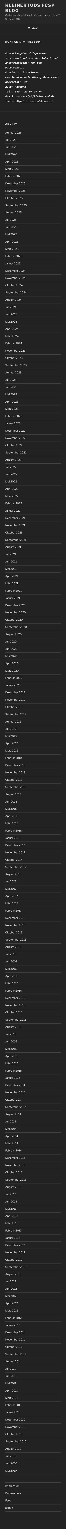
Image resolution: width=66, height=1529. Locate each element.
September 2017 (15, 867)
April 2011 (11, 1390)
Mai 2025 (11, 234)
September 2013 (15, 1179)
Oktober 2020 (14, 619)
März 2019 (11, 750)
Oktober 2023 (14, 358)
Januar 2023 (13, 423)
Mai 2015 (11, 1048)
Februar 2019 (13, 758)
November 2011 (15, 1339)
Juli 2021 (10, 554)
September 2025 (16, 205)
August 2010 (13, 1448)
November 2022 (15, 438)
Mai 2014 (11, 1128)
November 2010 (15, 1427)
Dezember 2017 (15, 845)
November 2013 (15, 1165)
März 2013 (11, 1223)
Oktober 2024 (14, 285)
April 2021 (11, 576)
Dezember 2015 (15, 998)
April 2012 (11, 1303)
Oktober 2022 (14, 445)
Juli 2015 (10, 1034)
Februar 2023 (13, 416)
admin (9, 1507)
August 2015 (13, 1027)
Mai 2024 (11, 321)
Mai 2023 (11, 394)
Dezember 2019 (15, 692)
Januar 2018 (12, 838)
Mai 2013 (11, 1208)
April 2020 (11, 663)
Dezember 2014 (15, 1085)
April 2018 (11, 816)
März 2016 (11, 983)
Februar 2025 (13, 256)
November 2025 (15, 190)
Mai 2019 (11, 736)
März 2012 (11, 1310)
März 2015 (11, 1063)
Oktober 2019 (13, 707)
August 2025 (13, 212)
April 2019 (11, 743)
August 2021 (13, 547)
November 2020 (15, 612)
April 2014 (11, 1136)
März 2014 (11, 1143)
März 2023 (12, 408)
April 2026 (11, 161)
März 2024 (12, 336)
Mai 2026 (11, 154)
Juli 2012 (10, 1281)
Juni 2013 (11, 1201)
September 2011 (15, 1354)
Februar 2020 (13, 677)
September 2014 (15, 1107)
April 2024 (11, 329)
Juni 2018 (11, 801)
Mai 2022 (11, 481)
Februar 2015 (13, 1070)
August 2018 (13, 794)
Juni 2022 (11, 474)
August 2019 (13, 721)
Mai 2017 (11, 888)
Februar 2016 (13, 990)
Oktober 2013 (13, 1172)
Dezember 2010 (15, 1419)
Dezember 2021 (15, 518)
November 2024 (15, 278)
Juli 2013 (10, 1194)
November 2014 (15, 1092)
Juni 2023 (11, 387)
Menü (35, 28)
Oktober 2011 (13, 1347)
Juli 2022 (10, 467)
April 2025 (11, 241)
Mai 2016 (11, 968)
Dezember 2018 (15, 765)
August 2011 (13, 1361)
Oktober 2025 (14, 198)
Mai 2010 (11, 1470)
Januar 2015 (12, 1077)
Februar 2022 (13, 503)
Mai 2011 (10, 1383)
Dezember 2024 (15, 270)
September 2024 (16, 292)
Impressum (12, 1486)
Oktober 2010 (13, 1434)
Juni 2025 (11, 227)
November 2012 (15, 1252)
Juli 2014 (10, 1121)
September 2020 (16, 627)
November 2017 (15, 852)
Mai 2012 (11, 1296)
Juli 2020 (11, 641)
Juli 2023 (11, 379)
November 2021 (15, 525)
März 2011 (11, 1398)
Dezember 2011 (15, 1332)
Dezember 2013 (15, 1157)
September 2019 (15, 714)
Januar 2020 (13, 685)
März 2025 (12, 249)
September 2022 (16, 452)
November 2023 (15, 350)
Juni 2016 (11, 961)
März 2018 (11, 823)
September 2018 (15, 787)
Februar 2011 (13, 1405)
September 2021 (15, 539)
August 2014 (13, 1114)
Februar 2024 (13, 343)
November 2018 (15, 772)
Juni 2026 (11, 147)
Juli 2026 (11, 140)
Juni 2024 (11, 314)
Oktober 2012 (13, 1259)
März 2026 (12, 169)
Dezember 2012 (15, 1245)
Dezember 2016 (15, 918)
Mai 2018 (11, 808)
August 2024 (13, 299)
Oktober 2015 (13, 1012)
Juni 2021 (11, 561)
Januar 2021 (12, 598)
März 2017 (11, 903)
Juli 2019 (10, 729)
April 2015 (11, 1056)
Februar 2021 (13, 590)
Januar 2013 (12, 1237)
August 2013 (13, 1187)
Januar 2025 (13, 263)
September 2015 (15, 1019)
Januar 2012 (12, 1325)
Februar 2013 (13, 1230)
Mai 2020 (11, 656)
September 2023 (16, 365)
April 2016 (11, 976)
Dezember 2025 (15, 183)
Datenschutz (13, 1493)
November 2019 (15, 699)
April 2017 (11, 896)
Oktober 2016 (13, 932)
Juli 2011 (10, 1368)
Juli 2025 (11, 219)
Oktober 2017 (13, 859)
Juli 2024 (11, 307)
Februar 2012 (13, 1318)
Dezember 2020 (15, 605)
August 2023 (13, 372)
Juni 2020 (11, 649)
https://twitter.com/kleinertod (34, 101)
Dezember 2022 (15, 430)
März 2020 (12, 670)
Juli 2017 (10, 881)
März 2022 (11, 496)
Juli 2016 (10, 954)
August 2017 (13, 874)
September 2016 (15, 939)
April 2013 (11, 1216)
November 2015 (15, 1005)
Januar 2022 (12, 510)
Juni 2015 (11, 1041)
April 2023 (11, 401)
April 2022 (11, 488)
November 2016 (15, 925)
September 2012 (15, 1267)
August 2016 (13, 947)
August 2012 (13, 1274)
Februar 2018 (13, 830)
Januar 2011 (12, 1412)
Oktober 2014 (13, 1099)
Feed (8, 1500)
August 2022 (13, 459)
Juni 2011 (11, 1376)
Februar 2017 (13, 910)
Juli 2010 (10, 1456)
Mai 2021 (11, 568)
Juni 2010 (11, 1463)
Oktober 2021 (13, 532)
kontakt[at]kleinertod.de (35, 96)
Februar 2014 (13, 1150)
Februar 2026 (13, 176)
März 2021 (11, 583)
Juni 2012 (11, 1288)
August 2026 (13, 132)
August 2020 (13, 634)
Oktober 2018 (13, 779)
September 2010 (15, 1441)
